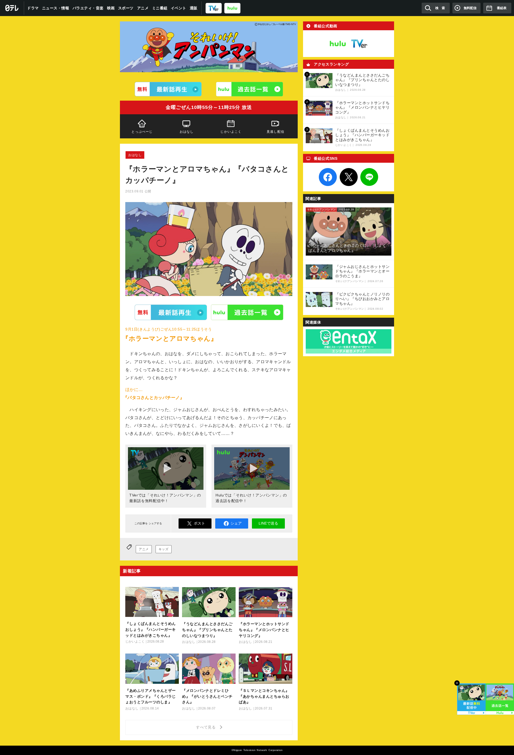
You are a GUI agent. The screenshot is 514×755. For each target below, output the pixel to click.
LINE (369, 177)
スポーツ (126, 8)
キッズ (163, 549)
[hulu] (232, 8)
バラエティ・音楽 (88, 8)
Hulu (247, 312)
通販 (194, 8)
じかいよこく (230, 132)
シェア (236, 523)
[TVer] (214, 8)
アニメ (143, 8)
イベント (178, 8)
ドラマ (33, 8)
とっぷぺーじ (142, 132)
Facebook (328, 177)
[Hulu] (249, 89)
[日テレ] (12, 8)
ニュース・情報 (55, 8)
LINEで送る (268, 523)
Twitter (348, 177)
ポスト (199, 523)
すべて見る (206, 727)
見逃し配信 (275, 132)
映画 (111, 8)
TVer (171, 312)
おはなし (187, 132)
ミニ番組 (160, 8)
